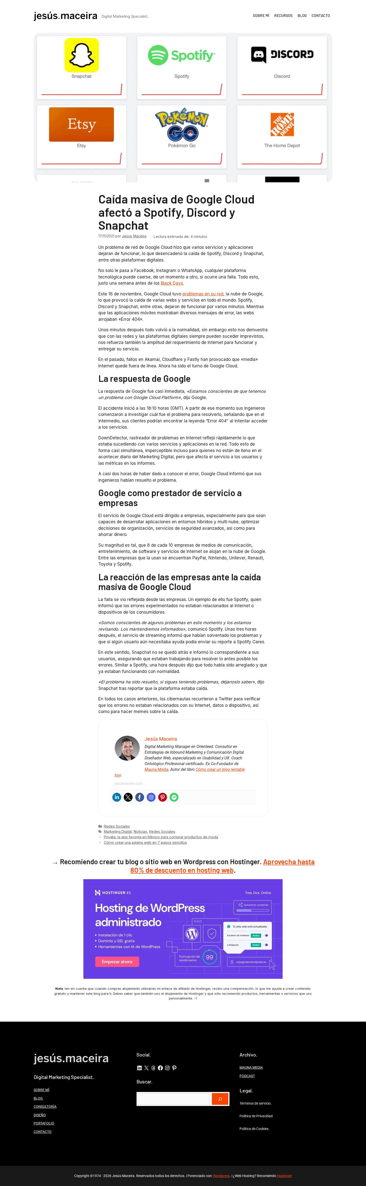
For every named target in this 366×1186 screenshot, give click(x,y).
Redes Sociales (117, 826)
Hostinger (284, 1176)
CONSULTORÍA (45, 1107)
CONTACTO (321, 15)
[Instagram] (151, 797)
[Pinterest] (162, 797)
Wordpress (221, 1176)
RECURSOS (283, 15)
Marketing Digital (118, 831)
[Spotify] (174, 797)
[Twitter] (128, 797)
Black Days (172, 283)
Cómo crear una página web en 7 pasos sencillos (145, 842)
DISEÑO (40, 1115)
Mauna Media (156, 769)
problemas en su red (203, 293)
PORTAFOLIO (44, 1123)
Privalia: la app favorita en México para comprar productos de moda (161, 837)
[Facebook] (139, 797)
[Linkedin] (116, 797)
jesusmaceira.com (129, 784)
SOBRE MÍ (261, 15)
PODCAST (247, 1076)
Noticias (140, 831)
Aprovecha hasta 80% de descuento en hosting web (222, 865)
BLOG (302, 15)
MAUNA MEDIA (251, 1067)
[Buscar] (220, 1099)
